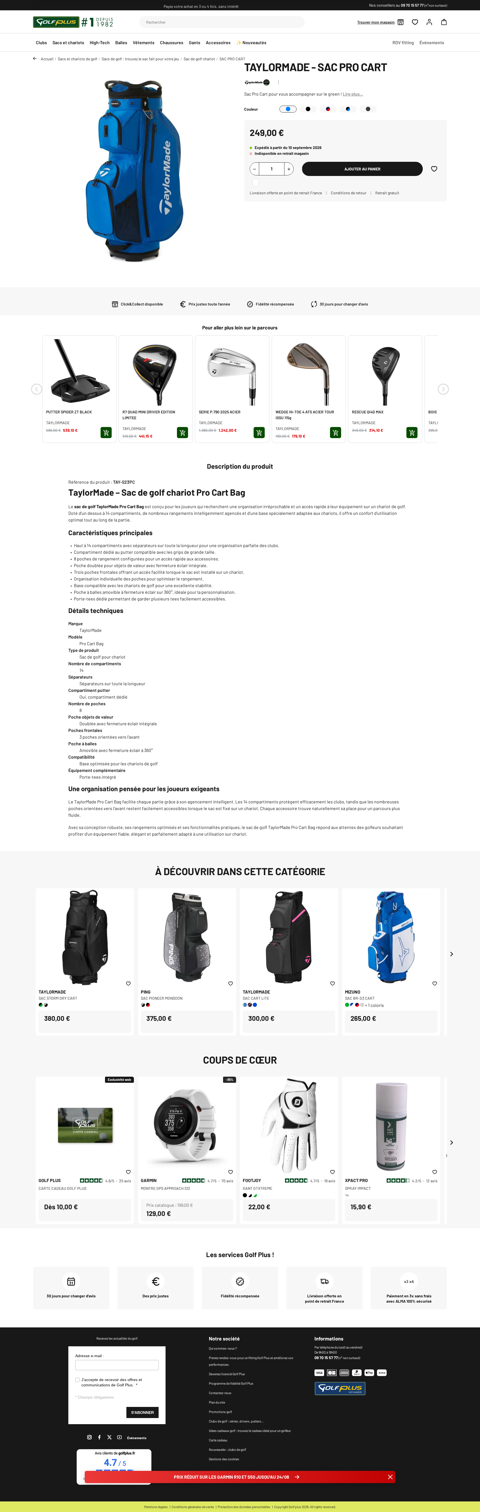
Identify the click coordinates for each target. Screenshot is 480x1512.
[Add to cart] (106, 432)
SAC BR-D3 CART (360, 998)
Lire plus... (353, 93)
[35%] (187, 1125)
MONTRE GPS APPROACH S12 (165, 1188)
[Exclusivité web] (85, 1125)
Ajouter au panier (362, 169)
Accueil (47, 58)
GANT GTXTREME (257, 1188)
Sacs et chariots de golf (77, 58)
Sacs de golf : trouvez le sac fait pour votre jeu (140, 58)
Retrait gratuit (387, 192)
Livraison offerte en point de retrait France (286, 192)
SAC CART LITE (256, 998)
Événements (136, 1438)
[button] (442, 22)
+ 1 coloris (374, 1005)
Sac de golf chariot (199, 58)
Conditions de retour (348, 192)
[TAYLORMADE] (257, 82)
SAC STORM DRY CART (58, 998)
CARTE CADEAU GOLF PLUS (62, 1188)
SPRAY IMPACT (358, 1188)
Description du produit (240, 466)
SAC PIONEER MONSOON (161, 998)
